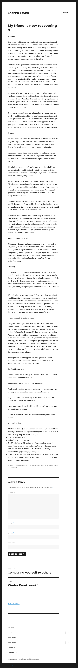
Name (11, 523)
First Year (50, 465)
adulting (43, 465)
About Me (12, 638)
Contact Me (12, 653)
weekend (14, 467)
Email (11, 533)
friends (56, 465)
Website (11, 543)
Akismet (13, 665)
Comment (12, 492)
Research (11, 648)
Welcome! (12, 628)
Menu (66, 13)
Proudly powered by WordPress (29, 659)
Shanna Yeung (18, 13)
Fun (9, 467)
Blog (10, 633)
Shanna (10, 465)
